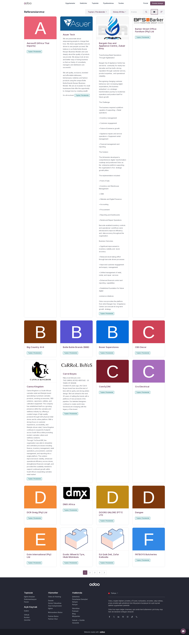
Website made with (91, 632)
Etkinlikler (76, 608)
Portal (145, 3)
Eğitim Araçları (29, 597)
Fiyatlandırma (108, 3)
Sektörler (83, 3)
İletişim (75, 602)
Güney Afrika (118, 12)
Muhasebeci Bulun (55, 612)
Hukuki (74, 620)
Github (26, 615)
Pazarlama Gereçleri (80, 599)
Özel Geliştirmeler (55, 606)
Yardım (121, 3)
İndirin (26, 611)
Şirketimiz (76, 597)
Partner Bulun (53, 616)
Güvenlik (75, 623)
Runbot (27, 617)
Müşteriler (76, 616)
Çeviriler (27, 620)
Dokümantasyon (30, 599)
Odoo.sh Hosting (54, 597)
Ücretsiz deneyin (157, 3)
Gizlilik (82, 620)
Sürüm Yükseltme (54, 603)
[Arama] (146, 12)
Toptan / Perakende (96, 12)
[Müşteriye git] (40, 27)
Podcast (75, 611)
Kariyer (75, 604)
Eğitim (50, 608)
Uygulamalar (70, 3)
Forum (26, 602)
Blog (74, 614)
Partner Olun (53, 619)
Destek (50, 600)
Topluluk (95, 3)
